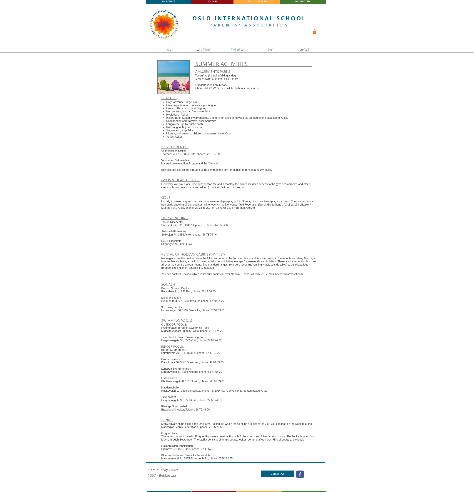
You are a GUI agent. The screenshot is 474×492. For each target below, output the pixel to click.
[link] (314, 31)
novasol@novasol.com (289, 274)
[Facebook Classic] (300, 474)
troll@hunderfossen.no (244, 88)
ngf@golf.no (247, 207)
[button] (203, 49)
